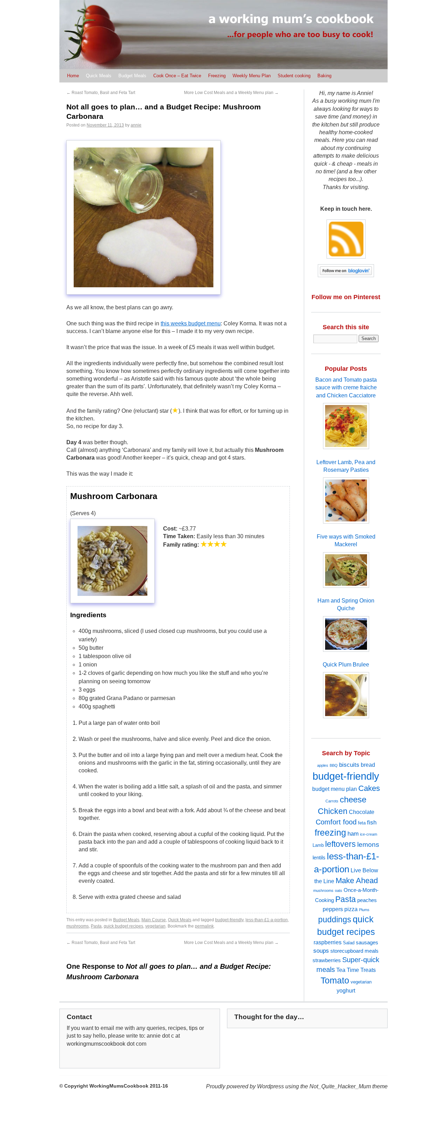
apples (322, 765)
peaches (367, 900)
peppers (333, 909)
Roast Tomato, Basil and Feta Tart (100, 92)
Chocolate (361, 812)
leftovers (340, 844)
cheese (353, 799)
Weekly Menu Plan (252, 75)
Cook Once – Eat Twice (177, 75)
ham (353, 833)
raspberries (328, 942)
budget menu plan (334, 789)
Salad (348, 942)
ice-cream (368, 834)
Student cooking (294, 75)
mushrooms (77, 926)
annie (136, 125)
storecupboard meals (354, 951)
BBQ (334, 765)
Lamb (318, 845)
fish (371, 822)
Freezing (217, 75)
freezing (330, 832)
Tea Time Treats (356, 970)
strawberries (327, 960)
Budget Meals (132, 75)
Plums (364, 910)
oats (338, 890)
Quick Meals (98, 75)
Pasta (96, 926)
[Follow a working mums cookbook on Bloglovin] (346, 282)
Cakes (369, 788)
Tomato (335, 980)
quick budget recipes (123, 926)
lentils (319, 857)
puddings (334, 919)
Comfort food (336, 822)
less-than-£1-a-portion (267, 919)
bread (368, 765)
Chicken (332, 811)
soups (321, 950)
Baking (324, 75)
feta (362, 822)
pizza (351, 909)
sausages (367, 942)
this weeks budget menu (191, 323)
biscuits (349, 764)
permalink (204, 926)
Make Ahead (357, 880)
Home (73, 75)
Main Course (153, 919)
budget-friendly (229, 919)
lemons (368, 844)
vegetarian (155, 926)
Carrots (331, 801)
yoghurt (346, 990)
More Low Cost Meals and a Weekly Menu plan (231, 92)
